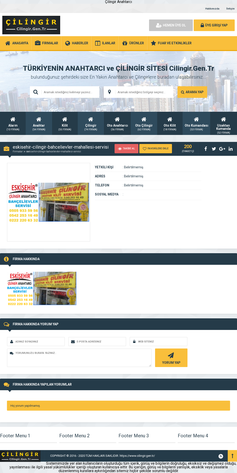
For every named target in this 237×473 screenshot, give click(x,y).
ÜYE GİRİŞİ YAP (216, 25)
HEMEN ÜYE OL (174, 25)
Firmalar (18, 151)
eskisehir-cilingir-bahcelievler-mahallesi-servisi (53, 151)
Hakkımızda (212, 8)
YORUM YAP (171, 362)
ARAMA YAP (195, 92)
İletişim (230, 8)
